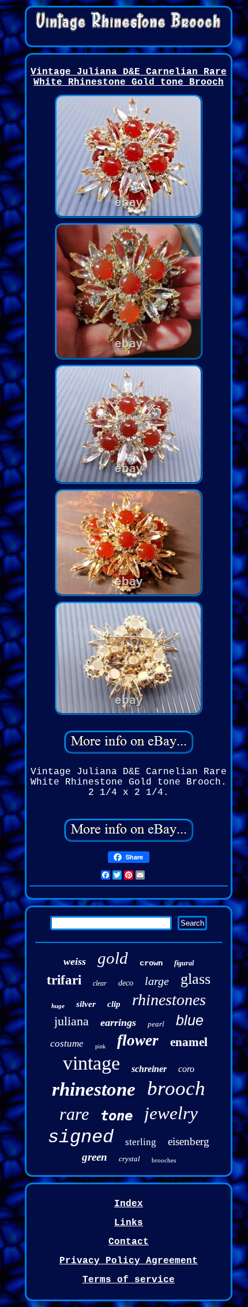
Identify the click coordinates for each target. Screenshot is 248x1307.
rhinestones (169, 1000)
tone (116, 1116)
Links (128, 1223)
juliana (71, 1021)
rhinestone (94, 1089)
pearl (156, 1024)
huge (58, 1005)
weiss (74, 961)
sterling (140, 1141)
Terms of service (128, 1280)
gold (112, 958)
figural (184, 963)
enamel (189, 1042)
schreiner (149, 1069)
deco (125, 983)
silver (86, 1004)
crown (151, 963)
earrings (118, 1022)
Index (128, 1204)
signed (81, 1137)
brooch (176, 1088)
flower (138, 1040)
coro (186, 1069)
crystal (129, 1158)
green (94, 1157)
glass (196, 979)
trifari (64, 980)
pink (100, 1046)
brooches (164, 1160)
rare (74, 1113)
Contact (128, 1242)
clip (114, 1004)
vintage (91, 1063)
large (157, 981)
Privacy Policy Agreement (128, 1261)
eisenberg (188, 1141)
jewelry (171, 1113)
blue (190, 1020)
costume (67, 1043)
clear (100, 983)
